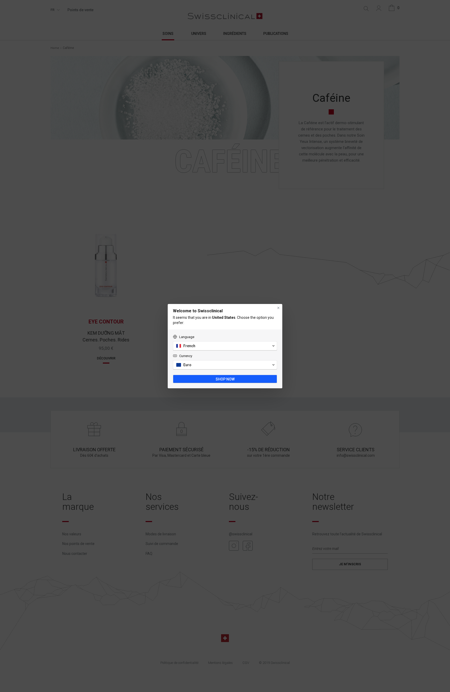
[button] (225, 346)
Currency (185, 356)
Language (186, 337)
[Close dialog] (278, 308)
